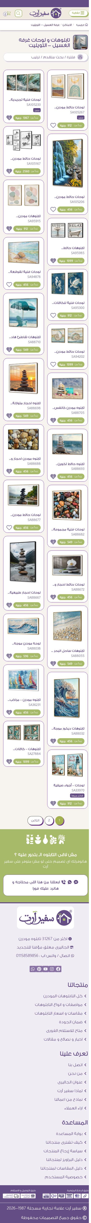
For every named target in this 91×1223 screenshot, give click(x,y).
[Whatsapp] (33, 969)
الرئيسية (80, 25)
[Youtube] (45, 969)
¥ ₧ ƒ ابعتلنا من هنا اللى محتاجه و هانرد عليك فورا (45, 885)
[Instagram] (52, 969)
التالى (35, 820)
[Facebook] (58, 969)
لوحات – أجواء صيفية (69, 785)
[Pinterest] (39, 969)
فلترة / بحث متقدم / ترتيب (53, 57)
